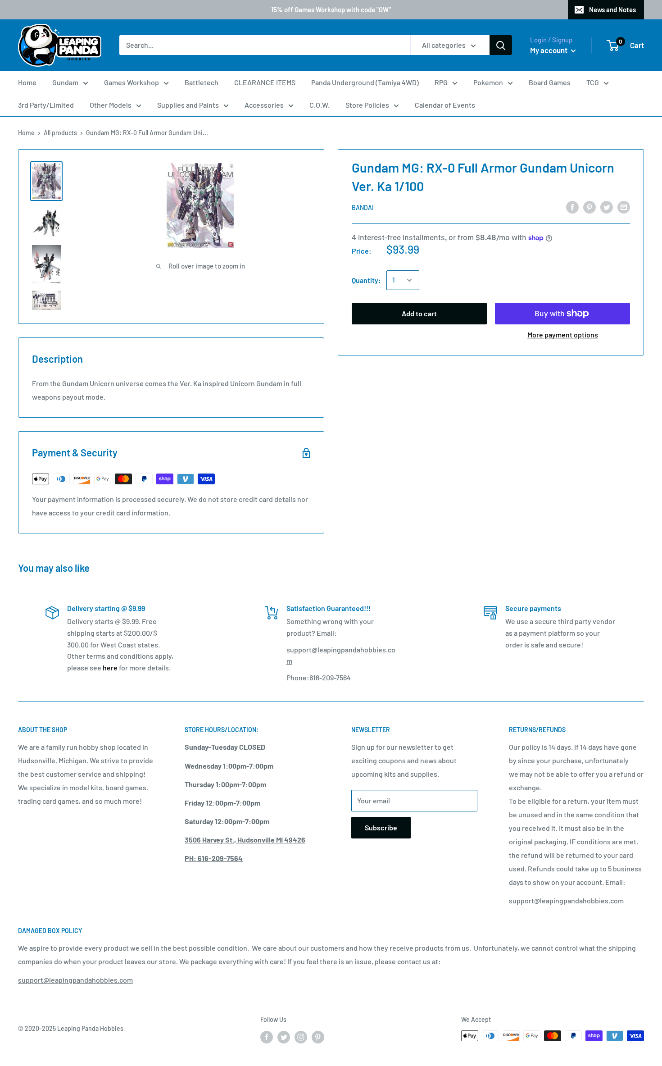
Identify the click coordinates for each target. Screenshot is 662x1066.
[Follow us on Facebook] (266, 1036)
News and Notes (612, 9)
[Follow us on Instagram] (301, 1036)
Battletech (201, 82)
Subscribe (381, 827)
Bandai (363, 207)
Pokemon (488, 82)
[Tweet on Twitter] (606, 207)
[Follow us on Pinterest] (318, 1036)
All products (60, 133)
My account (549, 50)
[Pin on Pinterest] (589, 207)
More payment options (562, 334)
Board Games (550, 82)
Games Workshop (131, 82)
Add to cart (419, 313)
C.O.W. (319, 104)
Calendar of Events (445, 104)
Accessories (264, 104)
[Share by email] (623, 207)
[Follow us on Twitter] (283, 1036)
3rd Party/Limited (46, 104)
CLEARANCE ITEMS (264, 82)
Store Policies (367, 104)
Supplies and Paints (188, 104)
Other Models (110, 104)
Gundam (65, 82)
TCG (592, 82)
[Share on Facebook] (572, 207)
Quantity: (366, 280)
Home (27, 82)
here (110, 667)
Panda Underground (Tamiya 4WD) (365, 82)
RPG (441, 82)
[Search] (501, 45)
